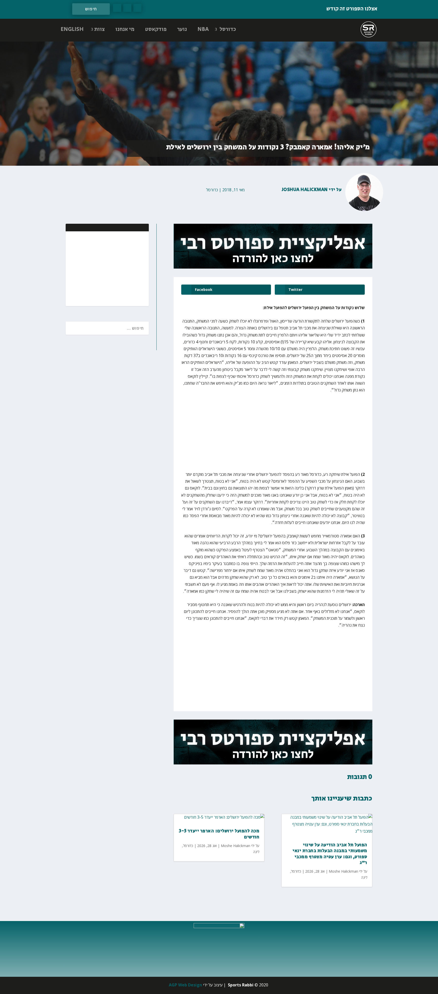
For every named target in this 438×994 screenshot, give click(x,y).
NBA (203, 29)
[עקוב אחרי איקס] (127, 8)
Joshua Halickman (305, 189)
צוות (99, 29)
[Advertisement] (112, 268)
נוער (182, 29)
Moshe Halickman (235, 845)
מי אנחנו (124, 29)
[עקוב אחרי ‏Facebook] (137, 8)
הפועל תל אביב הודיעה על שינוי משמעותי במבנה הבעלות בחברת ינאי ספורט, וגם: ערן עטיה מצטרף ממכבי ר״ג (330, 854)
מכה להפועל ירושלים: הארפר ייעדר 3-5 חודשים (219, 834)
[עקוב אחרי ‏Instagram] (117, 8)
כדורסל (228, 29)
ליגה (256, 851)
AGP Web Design (185, 985)
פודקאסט (156, 29)
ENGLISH (72, 29)
